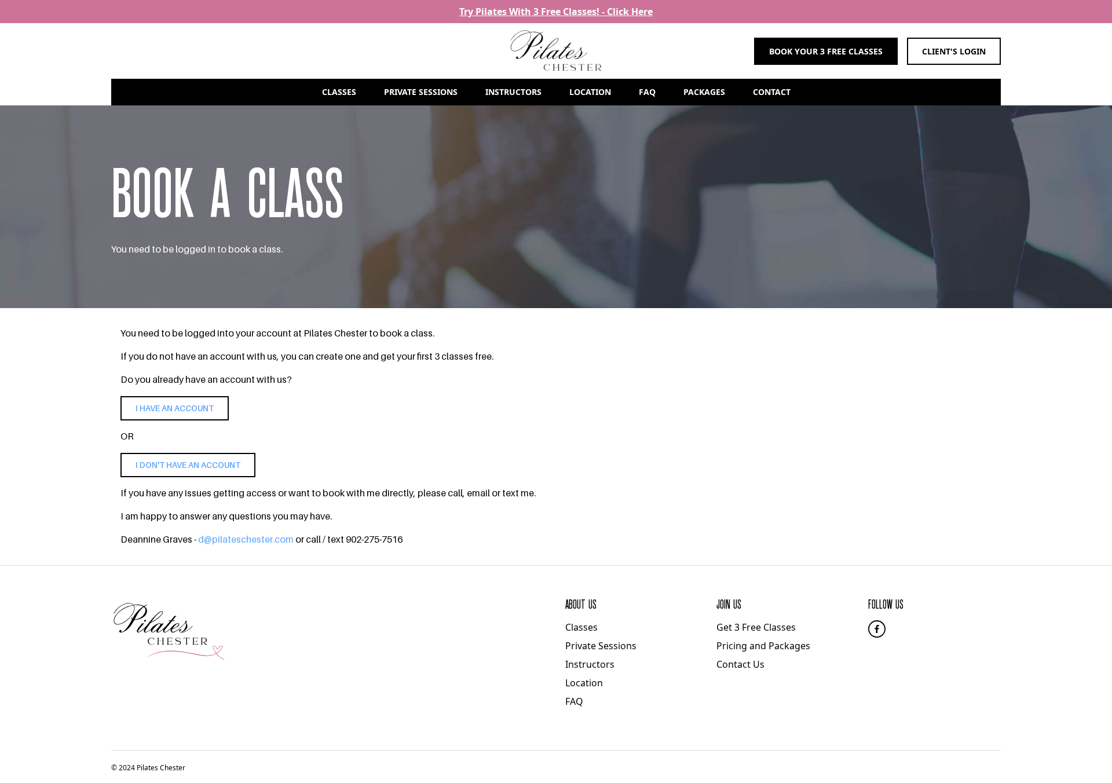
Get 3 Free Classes (756, 627)
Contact (772, 91)
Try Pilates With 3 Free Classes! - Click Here (556, 11)
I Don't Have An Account (188, 465)
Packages (704, 91)
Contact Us (740, 664)
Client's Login (954, 51)
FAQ (647, 91)
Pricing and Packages (763, 645)
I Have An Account (175, 408)
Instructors (513, 91)
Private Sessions (421, 91)
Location (590, 91)
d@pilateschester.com (246, 539)
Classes (339, 91)
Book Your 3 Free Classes (826, 51)
